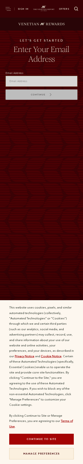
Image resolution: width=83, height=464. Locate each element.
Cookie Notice (51, 356)
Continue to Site (41, 439)
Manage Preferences (41, 453)
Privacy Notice (24, 356)
